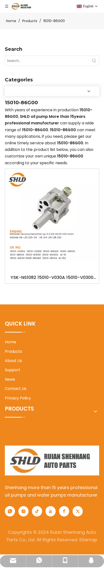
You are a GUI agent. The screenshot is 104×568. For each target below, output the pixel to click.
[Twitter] (78, 511)
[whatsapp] (10, 511)
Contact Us (15, 388)
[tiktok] (37, 511)
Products (13, 351)
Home (10, 342)
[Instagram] (23, 511)
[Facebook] (64, 511)
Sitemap (88, 540)
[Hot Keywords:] (94, 61)
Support (12, 370)
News (10, 379)
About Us (13, 360)
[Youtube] (50, 511)
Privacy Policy (18, 398)
